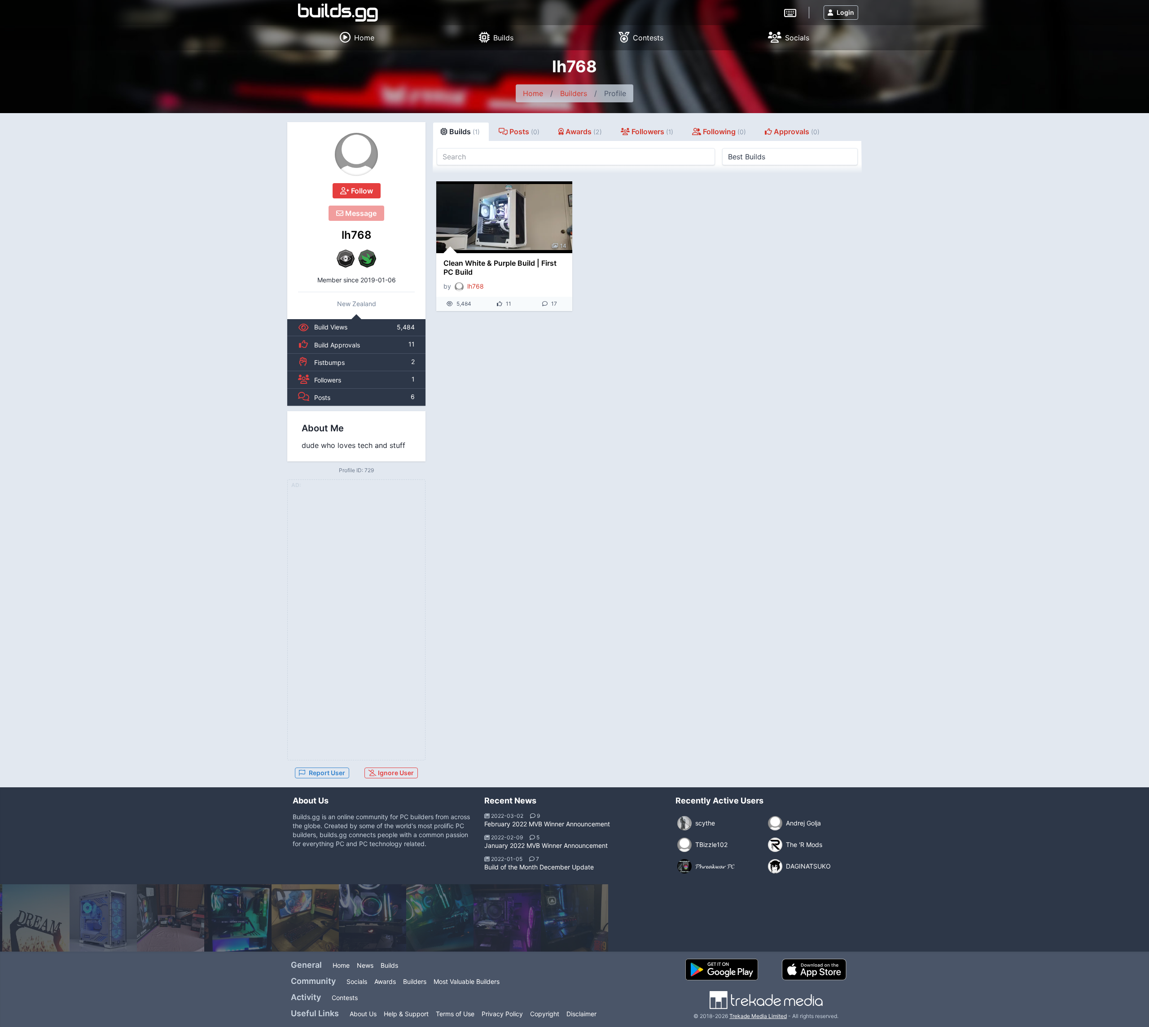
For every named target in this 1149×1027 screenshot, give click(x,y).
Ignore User (395, 773)
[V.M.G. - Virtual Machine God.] (36, 918)
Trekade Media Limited (758, 1016)
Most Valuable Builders (467, 981)
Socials (356, 981)
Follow (361, 190)
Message (360, 213)
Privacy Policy (502, 1014)
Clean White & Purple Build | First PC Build (500, 267)
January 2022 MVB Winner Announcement (546, 845)
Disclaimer (581, 1014)
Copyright (544, 1014)
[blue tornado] (103, 918)
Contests (345, 997)
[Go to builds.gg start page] (338, 12)
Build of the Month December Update (539, 867)
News (365, 965)
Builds (389, 965)
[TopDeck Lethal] (170, 918)
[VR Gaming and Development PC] (574, 918)
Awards (385, 981)
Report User (327, 773)
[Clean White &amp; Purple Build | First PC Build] (504, 217)
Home (533, 93)
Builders (573, 93)
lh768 (357, 234)
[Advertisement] (356, 625)
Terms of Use (455, 1014)
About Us (363, 1014)
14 (563, 245)
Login (845, 12)
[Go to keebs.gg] (790, 12)
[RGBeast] (238, 918)
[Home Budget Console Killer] (305, 918)
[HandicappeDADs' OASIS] (507, 918)
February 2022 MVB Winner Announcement (547, 824)
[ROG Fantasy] (372, 918)
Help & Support (406, 1014)
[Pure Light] (440, 918)
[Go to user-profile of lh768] (356, 154)
